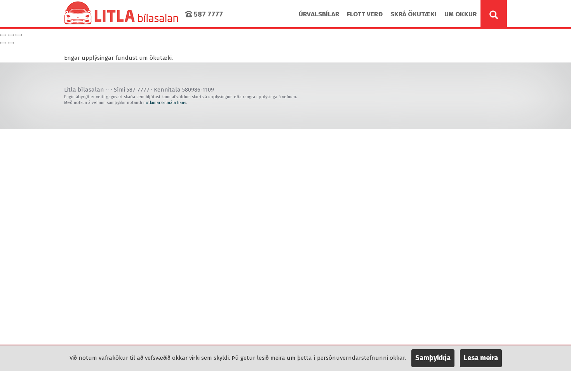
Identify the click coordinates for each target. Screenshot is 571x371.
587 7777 (207, 14)
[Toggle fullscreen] (11, 35)
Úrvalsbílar (319, 14)
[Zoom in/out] (19, 35)
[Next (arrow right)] (11, 43)
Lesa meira (481, 358)
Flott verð (365, 14)
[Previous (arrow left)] (3, 43)
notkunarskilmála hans (164, 102)
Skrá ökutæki (413, 14)
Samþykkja (433, 358)
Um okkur (460, 14)
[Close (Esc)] (3, 35)
